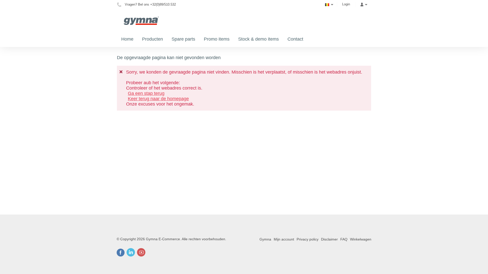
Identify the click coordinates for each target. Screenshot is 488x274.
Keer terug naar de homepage (158, 98)
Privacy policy (307, 239)
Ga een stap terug (146, 93)
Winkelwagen (360, 239)
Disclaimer (329, 239)
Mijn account (284, 239)
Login (346, 4)
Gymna (265, 239)
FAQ (343, 239)
